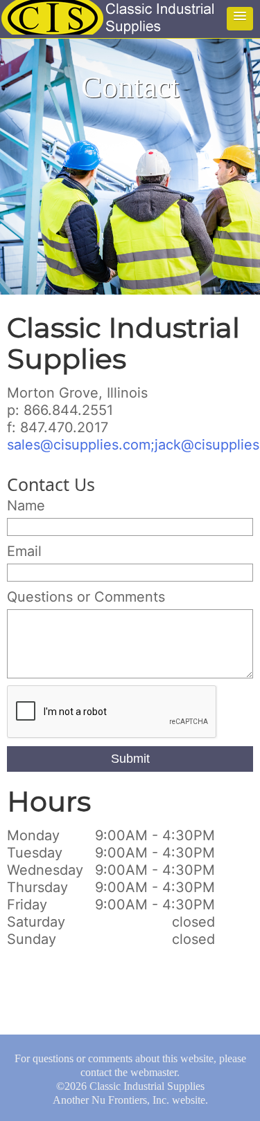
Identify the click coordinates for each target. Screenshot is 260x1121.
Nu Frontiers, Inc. (130, 1100)
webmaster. (155, 1072)
